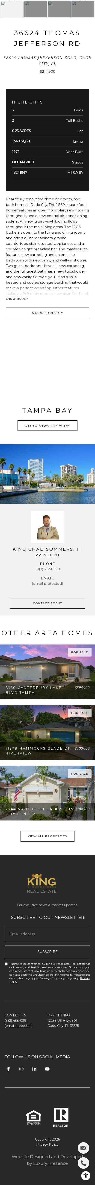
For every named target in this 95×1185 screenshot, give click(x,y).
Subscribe (48, 952)
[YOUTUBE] (47, 1069)
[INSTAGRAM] (21, 1069)
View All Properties (47, 836)
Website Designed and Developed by (47, 1160)
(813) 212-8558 (47, 569)
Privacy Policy (47, 1144)
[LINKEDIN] (34, 1069)
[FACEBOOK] (8, 1069)
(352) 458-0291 (16, 1020)
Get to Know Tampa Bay (47, 425)
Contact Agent (47, 603)
